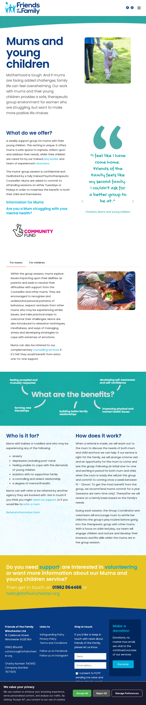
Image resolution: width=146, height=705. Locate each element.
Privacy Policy (48, 639)
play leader (51, 159)
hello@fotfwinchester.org (33, 593)
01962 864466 (14, 647)
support (49, 567)
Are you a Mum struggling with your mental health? (37, 211)
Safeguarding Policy (52, 634)
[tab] (16, 263)
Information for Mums (25, 202)
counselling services (46, 350)
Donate (123, 664)
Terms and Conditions (53, 643)
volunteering (121, 567)
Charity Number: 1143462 (20, 663)
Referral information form (23, 512)
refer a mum (31, 504)
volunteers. (42, 163)
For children (37, 262)
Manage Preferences (127, 693)
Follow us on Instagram (54, 655)
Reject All (101, 693)
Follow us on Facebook (53, 651)
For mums (16, 262)
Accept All (82, 693)
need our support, (44, 500)
